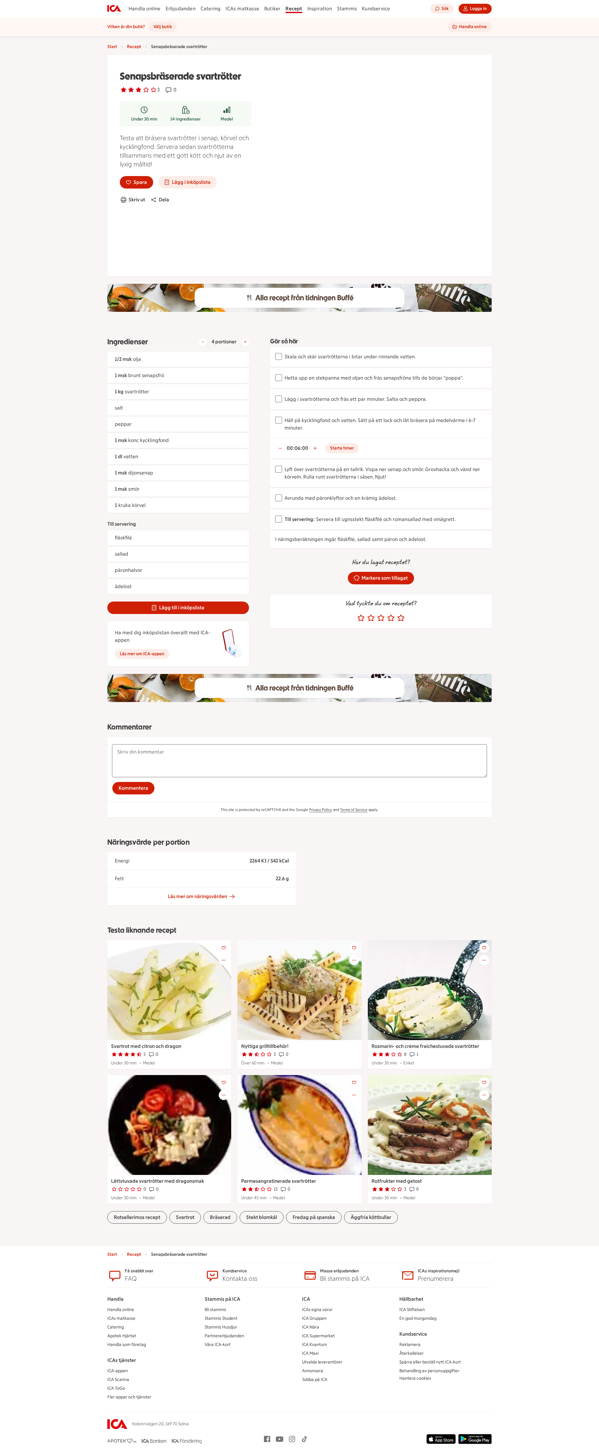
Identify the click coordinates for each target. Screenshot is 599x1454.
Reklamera (410, 1344)
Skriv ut (137, 200)
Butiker (272, 9)
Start (112, 46)
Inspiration (319, 9)
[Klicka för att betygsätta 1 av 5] (361, 618)
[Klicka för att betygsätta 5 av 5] (401, 618)
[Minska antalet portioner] (203, 342)
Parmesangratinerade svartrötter (278, 1181)
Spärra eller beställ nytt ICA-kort (430, 1362)
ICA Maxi (310, 1353)
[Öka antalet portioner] (245, 342)
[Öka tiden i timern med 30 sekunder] (315, 448)
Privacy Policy (320, 810)
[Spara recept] (224, 948)
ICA (306, 1299)
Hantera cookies (415, 1378)
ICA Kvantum (314, 1344)
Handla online (145, 9)
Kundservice (376, 9)
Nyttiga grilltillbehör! (265, 1046)
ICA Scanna (118, 1379)
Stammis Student (221, 1318)
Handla (115, 1299)
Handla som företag (126, 1344)
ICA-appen (117, 1370)
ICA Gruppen (314, 1318)
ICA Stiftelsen (412, 1309)
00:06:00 (297, 448)
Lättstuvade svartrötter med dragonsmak (157, 1181)
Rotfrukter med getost (397, 1181)
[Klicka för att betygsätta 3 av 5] (381, 618)
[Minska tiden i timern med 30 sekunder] (280, 448)
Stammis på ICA (222, 1299)
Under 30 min (144, 119)
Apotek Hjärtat (121, 1336)
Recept (293, 9)
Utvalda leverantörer (322, 1362)
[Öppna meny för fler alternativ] (224, 960)
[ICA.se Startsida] (114, 8)
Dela (164, 200)
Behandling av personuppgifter (429, 1370)
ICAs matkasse (242, 9)
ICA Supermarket (318, 1336)
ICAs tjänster (121, 1360)
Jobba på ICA (314, 1379)
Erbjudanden (181, 9)
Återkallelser (411, 1353)
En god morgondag (417, 1318)
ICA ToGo (116, 1388)
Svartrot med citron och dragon (146, 1046)
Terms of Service (354, 810)
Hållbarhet (411, 1299)
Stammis (347, 9)
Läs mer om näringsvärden (197, 896)
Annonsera (312, 1370)
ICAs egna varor (317, 1309)
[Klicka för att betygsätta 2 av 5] (371, 618)
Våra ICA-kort (218, 1344)
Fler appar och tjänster (129, 1397)
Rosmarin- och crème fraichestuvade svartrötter (425, 1046)
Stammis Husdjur (221, 1327)
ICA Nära (310, 1327)
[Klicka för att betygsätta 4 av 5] (391, 618)
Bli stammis (215, 1309)
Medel (227, 119)
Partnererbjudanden (224, 1336)
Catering (211, 9)
